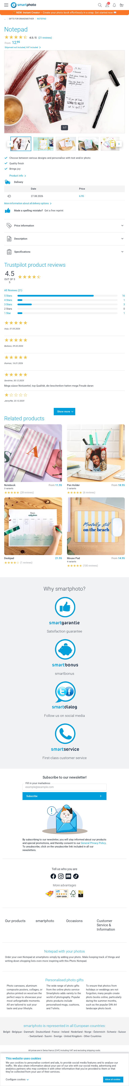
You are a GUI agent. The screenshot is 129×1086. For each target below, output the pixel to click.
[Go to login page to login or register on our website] (107, 5)
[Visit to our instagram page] (60, 876)
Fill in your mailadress (38, 783)
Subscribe (31, 796)
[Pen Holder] (96, 453)
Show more (63, 411)
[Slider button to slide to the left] (10, 144)
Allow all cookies (112, 1079)
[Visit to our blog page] (68, 876)
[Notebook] (33, 453)
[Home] (5, 19)
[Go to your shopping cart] (121, 5)
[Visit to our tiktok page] (75, 876)
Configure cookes (16, 1079)
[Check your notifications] (114, 5)
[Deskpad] (33, 526)
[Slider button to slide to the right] (119, 144)
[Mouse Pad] (96, 526)
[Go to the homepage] (23, 5)
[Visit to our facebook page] (53, 876)
